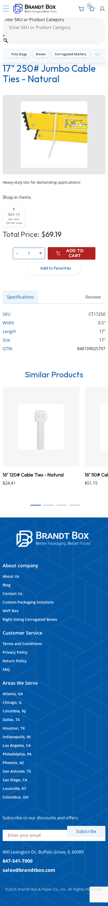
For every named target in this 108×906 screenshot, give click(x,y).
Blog (6, 584)
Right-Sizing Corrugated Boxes (30, 619)
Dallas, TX (11, 719)
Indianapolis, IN (17, 736)
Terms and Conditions (22, 643)
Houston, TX (14, 728)
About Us (11, 576)
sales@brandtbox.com (29, 870)
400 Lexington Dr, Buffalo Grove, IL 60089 (43, 852)
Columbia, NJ (14, 710)
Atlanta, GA (13, 693)
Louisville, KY (14, 788)
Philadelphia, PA (17, 754)
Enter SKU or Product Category (33, 19)
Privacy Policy (15, 652)
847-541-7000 (18, 860)
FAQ (6, 669)
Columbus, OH (16, 797)
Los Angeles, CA (17, 745)
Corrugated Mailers (70, 54)
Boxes (41, 54)
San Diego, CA (15, 779)
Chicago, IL (12, 702)
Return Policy (15, 660)
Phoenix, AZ (13, 762)
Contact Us (12, 593)
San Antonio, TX (17, 771)
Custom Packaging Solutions (28, 602)
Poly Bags (19, 54)
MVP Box (11, 610)
